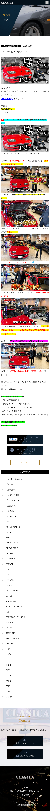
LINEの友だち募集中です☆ (12, 396)
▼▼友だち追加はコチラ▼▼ (13, 422)
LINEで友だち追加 (9, 425)
